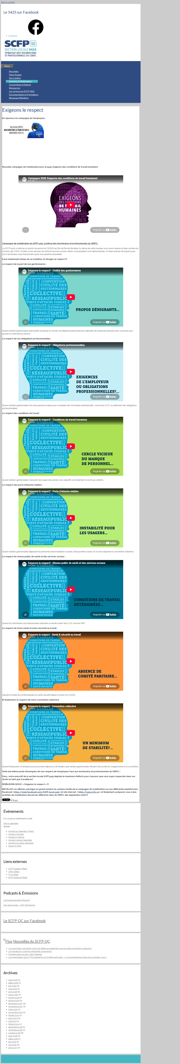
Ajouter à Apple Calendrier (20, 840)
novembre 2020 (15, 1012)
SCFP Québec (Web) (17, 869)
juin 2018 (12, 1042)
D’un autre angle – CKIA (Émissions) (19, 905)
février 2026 (13, 998)
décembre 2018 (15, 1027)
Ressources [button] (14, 88)
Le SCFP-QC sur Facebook (24, 920)
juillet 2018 (13, 1039)
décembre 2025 (15, 1003)
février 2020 (13, 1015)
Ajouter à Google (16, 834)
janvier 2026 (13, 1000)
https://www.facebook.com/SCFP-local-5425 (36, 792)
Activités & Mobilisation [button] (20, 81)
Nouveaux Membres (19, 98)
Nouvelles (14, 71)
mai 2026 (12, 989)
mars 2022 (13, 1009)
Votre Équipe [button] (15, 74)
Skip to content (8, 2)
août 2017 (12, 1048)
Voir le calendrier (10, 823)
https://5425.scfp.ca (88, 792)
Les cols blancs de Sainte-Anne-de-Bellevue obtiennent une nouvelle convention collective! (49, 948)
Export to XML (14, 846)
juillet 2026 (13, 983)
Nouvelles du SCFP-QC (31, 941)
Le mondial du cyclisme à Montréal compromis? (30, 951)
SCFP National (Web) (17, 877)
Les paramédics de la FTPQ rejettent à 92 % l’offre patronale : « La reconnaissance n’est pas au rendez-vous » (57, 957)
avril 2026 (12, 992)
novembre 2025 (15, 1006)
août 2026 (13, 980)
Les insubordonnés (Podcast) (16, 900)
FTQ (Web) (13, 874)
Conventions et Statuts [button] (20, 84)
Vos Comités (15, 78)
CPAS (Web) (13, 872)
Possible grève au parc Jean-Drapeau (25, 954)
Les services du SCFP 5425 (21, 91)
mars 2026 (13, 995)
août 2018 (12, 1036)
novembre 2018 (15, 1030)
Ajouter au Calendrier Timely (21, 831)
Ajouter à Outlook (16, 837)
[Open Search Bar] (4, 62)
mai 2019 (12, 1021)
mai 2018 (12, 1045)
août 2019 (12, 1018)
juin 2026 (12, 986)
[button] (6, 826)
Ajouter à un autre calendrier (21, 843)
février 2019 (13, 1024)
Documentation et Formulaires (23, 94)
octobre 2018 (14, 1033)
